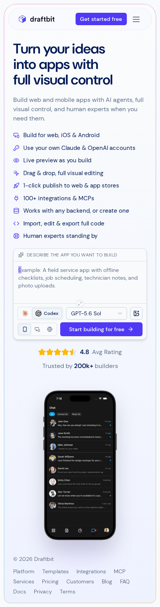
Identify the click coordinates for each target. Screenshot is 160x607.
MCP (119, 571)
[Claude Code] (25, 313)
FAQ (125, 581)
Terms (67, 591)
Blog (107, 581)
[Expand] (80, 304)
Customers (80, 581)
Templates (55, 571)
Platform (24, 571)
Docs (19, 591)
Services (23, 581)
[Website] (49, 329)
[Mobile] (25, 329)
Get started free (101, 18)
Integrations (91, 571)
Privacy (43, 591)
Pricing (50, 581)
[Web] (37, 329)
